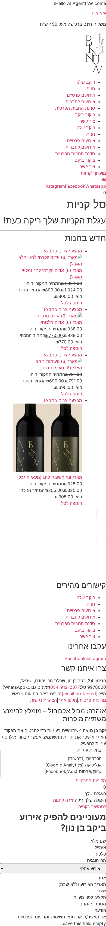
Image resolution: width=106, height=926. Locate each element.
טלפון (101, 854)
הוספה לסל (71, 303)
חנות (90, 88)
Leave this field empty (83, 923)
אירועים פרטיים (81, 95)
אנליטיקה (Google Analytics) (73, 765)
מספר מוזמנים (92, 904)
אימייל (100, 847)
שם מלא (98, 841)
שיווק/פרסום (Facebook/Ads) (73, 771)
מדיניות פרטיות (92, 700)
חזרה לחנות (64, 800)
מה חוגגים (96, 860)
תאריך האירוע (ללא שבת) (82, 884)
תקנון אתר (67, 700)
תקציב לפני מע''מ (89, 897)
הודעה (100, 910)
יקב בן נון (97, 13)
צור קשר (87, 121)
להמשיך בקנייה (92, 806)
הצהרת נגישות (43, 700)
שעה (102, 891)
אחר (102, 878)
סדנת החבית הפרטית (75, 108)
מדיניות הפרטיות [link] (91, 780)
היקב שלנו (86, 82)
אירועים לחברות (80, 101)
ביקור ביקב (85, 114)
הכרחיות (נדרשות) (85, 758)
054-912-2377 (65, 687)
